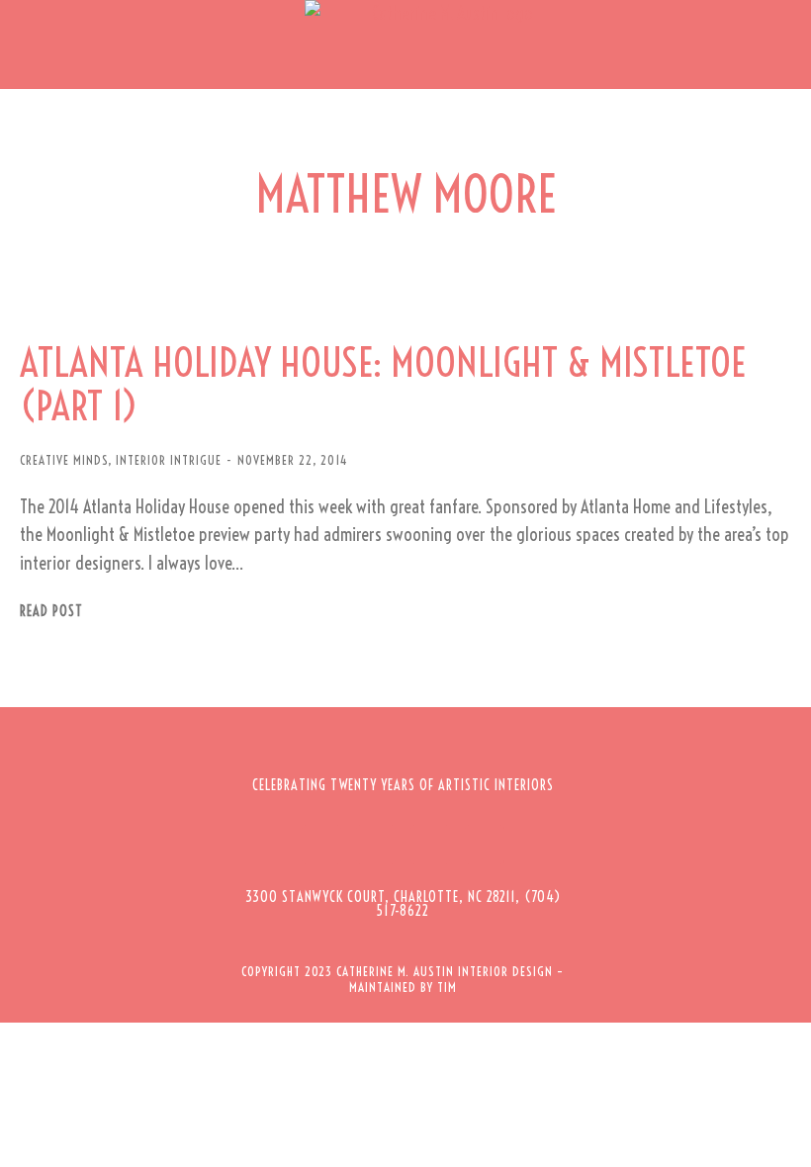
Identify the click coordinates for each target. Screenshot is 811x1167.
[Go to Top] (781, 1137)
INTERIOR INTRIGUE (169, 460)
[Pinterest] (430, 844)
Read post (51, 611)
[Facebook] (321, 844)
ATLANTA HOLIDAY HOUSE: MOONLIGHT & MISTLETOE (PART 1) (383, 384)
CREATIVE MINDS (64, 460)
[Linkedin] (484, 844)
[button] (29, 44)
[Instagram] (376, 844)
